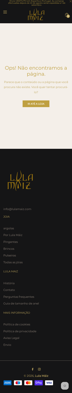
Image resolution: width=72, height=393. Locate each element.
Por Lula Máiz (12, 235)
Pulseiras (9, 255)
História (9, 283)
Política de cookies (16, 324)
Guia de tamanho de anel (21, 303)
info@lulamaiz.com (17, 209)
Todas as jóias (13, 262)
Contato (9, 290)
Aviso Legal (11, 338)
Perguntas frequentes (18, 296)
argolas (8, 228)
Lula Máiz (41, 375)
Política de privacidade (19, 331)
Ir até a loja (36, 103)
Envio (7, 344)
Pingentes (10, 242)
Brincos (8, 248)
